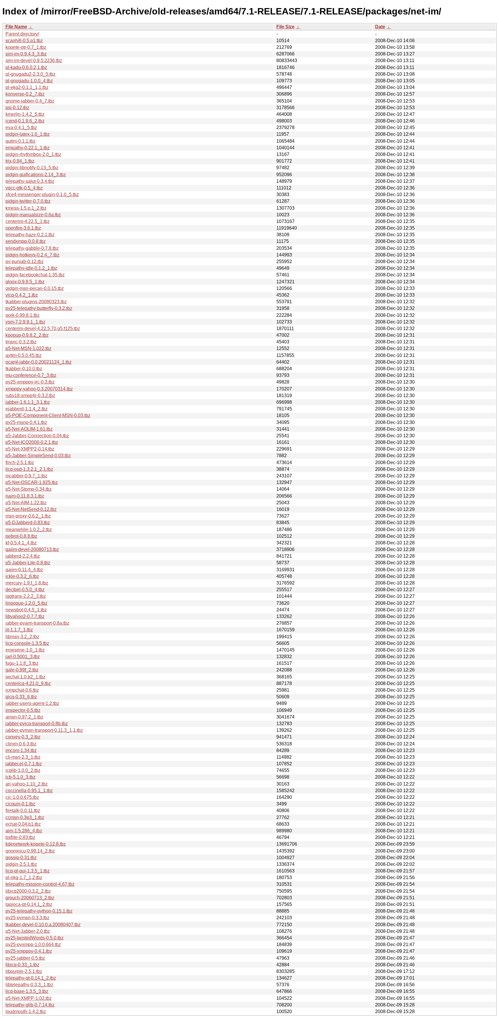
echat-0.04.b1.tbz (23, 824)
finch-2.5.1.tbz (19, 462)
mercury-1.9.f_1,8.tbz (26, 582)
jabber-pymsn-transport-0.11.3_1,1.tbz (44, 730)
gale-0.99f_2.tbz (21, 669)
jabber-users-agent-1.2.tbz (32, 703)
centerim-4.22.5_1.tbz (27, 221)
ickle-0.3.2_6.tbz (22, 576)
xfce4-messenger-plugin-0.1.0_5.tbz (42, 194)
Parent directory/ (22, 33)
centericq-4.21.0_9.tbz (28, 683)
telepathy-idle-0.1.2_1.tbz (31, 268)
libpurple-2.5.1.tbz (23, 971)
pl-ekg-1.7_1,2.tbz (23, 877)
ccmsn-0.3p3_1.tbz (24, 817)
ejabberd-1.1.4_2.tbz (26, 408)
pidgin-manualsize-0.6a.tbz (33, 214)
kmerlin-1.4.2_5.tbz (24, 114)
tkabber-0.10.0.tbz (23, 368)
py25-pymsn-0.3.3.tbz (27, 917)
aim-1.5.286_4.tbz (23, 830)
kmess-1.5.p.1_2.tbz (25, 208)
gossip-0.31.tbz (21, 857)
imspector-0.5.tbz (22, 710)
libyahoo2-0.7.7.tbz (24, 616)
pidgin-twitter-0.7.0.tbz (28, 201)
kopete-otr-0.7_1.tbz (25, 47)
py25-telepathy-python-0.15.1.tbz (38, 911)
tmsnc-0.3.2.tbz (20, 341)
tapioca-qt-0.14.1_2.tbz (28, 904)
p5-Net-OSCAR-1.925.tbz (31, 482)
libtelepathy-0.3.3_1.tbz (29, 984)
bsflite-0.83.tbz (20, 837)
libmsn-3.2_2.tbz (22, 636)
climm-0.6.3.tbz (20, 743)
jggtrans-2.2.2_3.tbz (25, 596)
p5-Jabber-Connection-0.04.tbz (37, 435)
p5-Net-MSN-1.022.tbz (28, 348)
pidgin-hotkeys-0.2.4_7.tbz (32, 254)
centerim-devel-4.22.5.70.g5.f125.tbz (42, 328)
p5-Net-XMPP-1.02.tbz (28, 998)
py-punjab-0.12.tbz (24, 261)
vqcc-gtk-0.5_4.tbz (24, 187)
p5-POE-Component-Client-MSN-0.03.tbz (47, 415)
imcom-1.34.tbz (21, 750)
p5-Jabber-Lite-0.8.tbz (27, 562)
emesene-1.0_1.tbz (25, 649)
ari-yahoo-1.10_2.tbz (26, 783)
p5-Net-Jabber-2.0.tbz (27, 931)
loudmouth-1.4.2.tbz (25, 1011)
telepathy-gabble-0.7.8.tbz (32, 248)
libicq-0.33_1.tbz (22, 964)
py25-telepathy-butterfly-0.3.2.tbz (38, 308)
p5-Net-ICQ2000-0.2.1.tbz (31, 442)
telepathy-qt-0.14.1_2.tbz (30, 978)
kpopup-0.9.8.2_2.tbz (27, 335)
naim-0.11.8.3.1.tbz (24, 496)
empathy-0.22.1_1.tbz (27, 147)
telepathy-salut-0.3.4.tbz (29, 181)
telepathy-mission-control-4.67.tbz (40, 884)
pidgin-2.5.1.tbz (21, 864)
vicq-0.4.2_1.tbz (21, 295)
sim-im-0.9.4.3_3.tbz (26, 53)
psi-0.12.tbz (17, 107)
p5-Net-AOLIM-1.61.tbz (29, 429)
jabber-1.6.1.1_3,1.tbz (27, 402)
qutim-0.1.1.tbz (20, 141)
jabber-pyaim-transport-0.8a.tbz (37, 623)
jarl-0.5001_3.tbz (22, 656)
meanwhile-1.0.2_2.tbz (28, 529)
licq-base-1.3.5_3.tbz (26, 991)
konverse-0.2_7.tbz (24, 94)
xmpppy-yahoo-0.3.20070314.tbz (39, 388)
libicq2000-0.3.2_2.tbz (28, 891)
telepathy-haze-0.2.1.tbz (30, 234)
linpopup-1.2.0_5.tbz (26, 603)
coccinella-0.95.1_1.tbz (29, 790)
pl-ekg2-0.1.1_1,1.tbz (27, 87)
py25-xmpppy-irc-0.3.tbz (30, 381)
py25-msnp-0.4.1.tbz (26, 422)
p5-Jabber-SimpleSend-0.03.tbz (38, 455)
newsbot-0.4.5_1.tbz (26, 609)
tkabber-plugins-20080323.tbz (36, 301)
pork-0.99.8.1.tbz (22, 315)
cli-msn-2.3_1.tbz (22, 757)
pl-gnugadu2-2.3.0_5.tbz (30, 74)
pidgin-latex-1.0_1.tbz (27, 134)
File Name (16, 26)
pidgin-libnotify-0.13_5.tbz (31, 167)
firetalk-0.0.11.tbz (22, 810)
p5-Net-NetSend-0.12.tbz (31, 509)
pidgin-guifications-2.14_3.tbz (35, 174)
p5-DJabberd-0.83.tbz (27, 522)
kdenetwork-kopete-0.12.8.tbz (35, 844)
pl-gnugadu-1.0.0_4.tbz (29, 80)
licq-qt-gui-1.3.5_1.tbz (27, 870)
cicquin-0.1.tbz (20, 803)
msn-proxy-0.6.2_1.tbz (28, 515)
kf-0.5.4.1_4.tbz (21, 542)
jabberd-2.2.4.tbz (22, 556)
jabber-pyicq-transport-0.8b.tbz (36, 723)
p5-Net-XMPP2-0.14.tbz (29, 448)
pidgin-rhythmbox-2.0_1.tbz (33, 154)
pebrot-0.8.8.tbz (21, 536)
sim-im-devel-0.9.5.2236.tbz (33, 60)
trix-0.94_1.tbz (19, 161)
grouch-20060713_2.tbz (29, 897)
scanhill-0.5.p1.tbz (24, 40)
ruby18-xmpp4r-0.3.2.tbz (30, 395)
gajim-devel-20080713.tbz (32, 549)
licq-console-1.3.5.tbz (27, 643)
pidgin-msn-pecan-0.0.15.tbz (34, 288)
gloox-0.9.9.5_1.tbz (24, 281)
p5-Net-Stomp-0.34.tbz (28, 489)
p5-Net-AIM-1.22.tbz (25, 502)
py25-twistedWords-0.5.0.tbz (34, 937)
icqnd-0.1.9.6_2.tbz (24, 120)
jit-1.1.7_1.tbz (19, 629)
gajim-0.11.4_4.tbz (24, 569)
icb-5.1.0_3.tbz (20, 777)
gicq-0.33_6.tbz (21, 696)
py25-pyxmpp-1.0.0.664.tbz (33, 944)
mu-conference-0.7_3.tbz (30, 375)
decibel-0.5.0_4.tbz (24, 589)
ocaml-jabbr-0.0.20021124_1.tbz (38, 362)
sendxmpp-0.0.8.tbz (25, 241)
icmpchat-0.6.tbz (22, 690)
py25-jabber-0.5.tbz (25, 958)
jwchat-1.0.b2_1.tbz (25, 676)
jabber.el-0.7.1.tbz (23, 763)
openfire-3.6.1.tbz (23, 228)
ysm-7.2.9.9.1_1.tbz (25, 321)
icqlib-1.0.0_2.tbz (22, 770)
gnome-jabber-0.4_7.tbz (29, 100)
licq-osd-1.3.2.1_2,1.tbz (29, 469)
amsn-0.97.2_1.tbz (24, 716)
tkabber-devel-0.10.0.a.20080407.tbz (43, 924)
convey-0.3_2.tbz (22, 736)
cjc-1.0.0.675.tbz (22, 797)
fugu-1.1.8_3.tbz (21, 663)
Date (380, 26)
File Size (285, 26)
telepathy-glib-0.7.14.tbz (30, 1004)
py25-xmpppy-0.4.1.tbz (28, 951)
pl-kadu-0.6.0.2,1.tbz (26, 67)
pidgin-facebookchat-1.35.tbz (35, 274)
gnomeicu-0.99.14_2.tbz (30, 850)
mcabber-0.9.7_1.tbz (26, 475)
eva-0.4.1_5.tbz (21, 127)
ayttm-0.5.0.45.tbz (23, 355)
